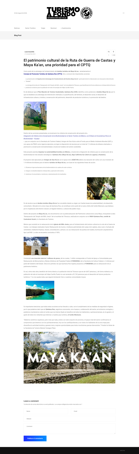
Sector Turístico (30, 28)
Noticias (17, 28)
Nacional (54, 28)
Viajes (43, 28)
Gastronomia (66, 28)
